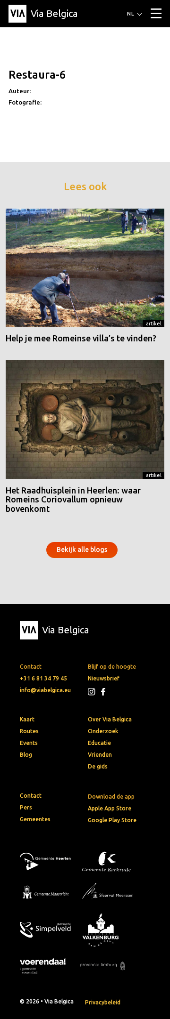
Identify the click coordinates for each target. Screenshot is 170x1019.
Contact (31, 796)
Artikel (154, 323)
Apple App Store (109, 808)
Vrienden (100, 755)
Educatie (99, 743)
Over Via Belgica (110, 719)
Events (29, 743)
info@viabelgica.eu (45, 690)
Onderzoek (103, 731)
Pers (26, 807)
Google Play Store (112, 820)
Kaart (27, 719)
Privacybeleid (102, 1002)
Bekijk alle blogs (82, 549)
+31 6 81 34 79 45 (43, 678)
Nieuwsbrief (103, 678)
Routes (29, 731)
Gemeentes (35, 819)
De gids (98, 766)
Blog (26, 755)
